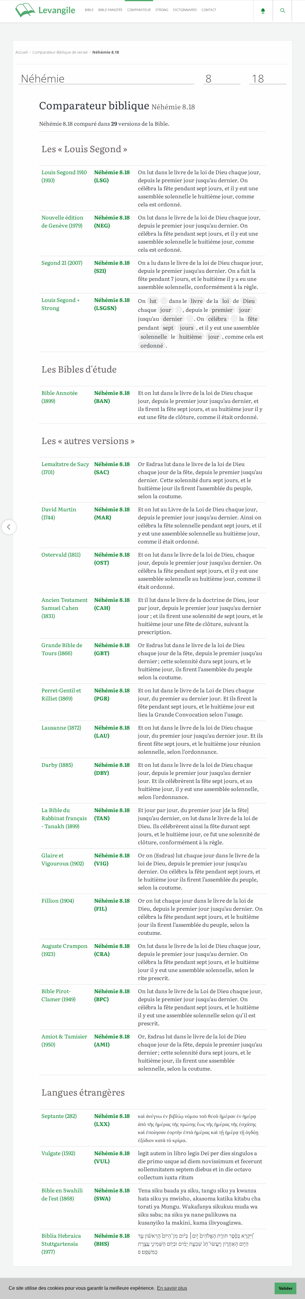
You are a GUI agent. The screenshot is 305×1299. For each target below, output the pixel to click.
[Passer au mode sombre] (262, 10)
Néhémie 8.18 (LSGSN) (112, 304)
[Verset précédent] (8, 527)
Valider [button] (285, 1288)
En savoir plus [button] (172, 1288)
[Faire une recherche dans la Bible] (282, 10)
